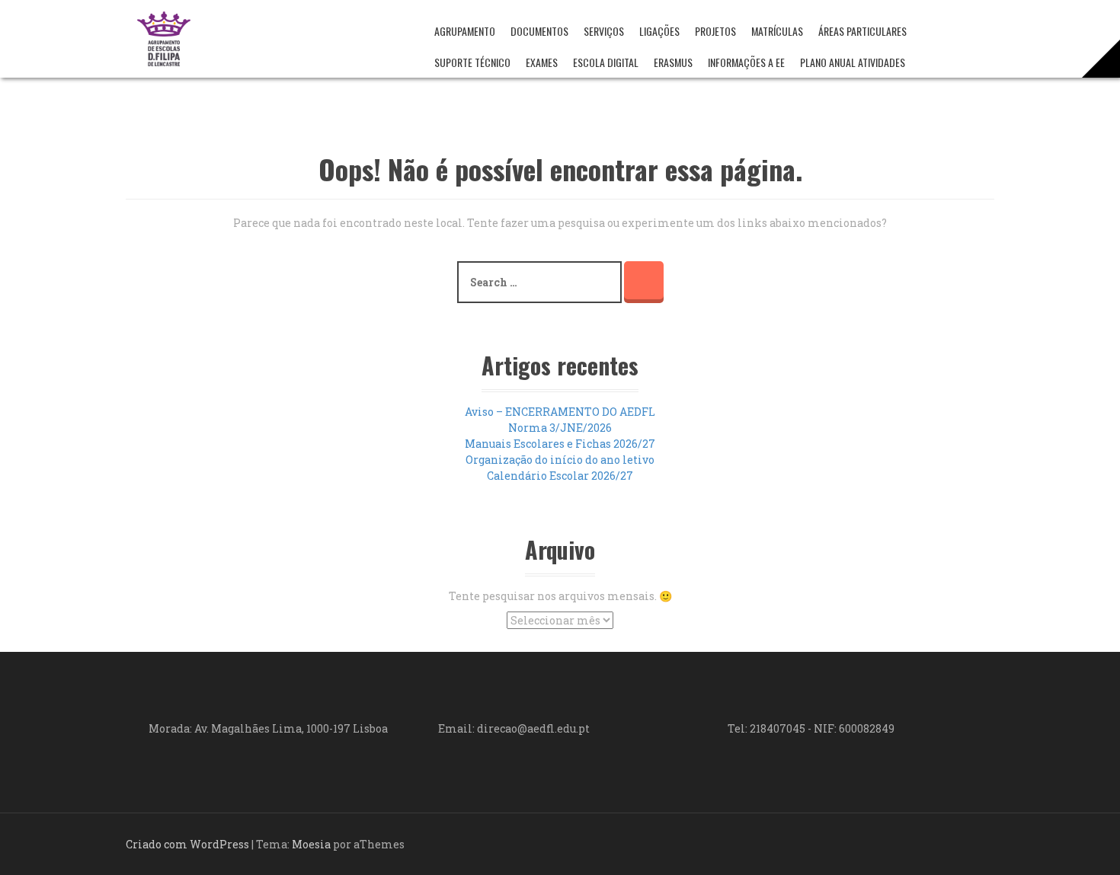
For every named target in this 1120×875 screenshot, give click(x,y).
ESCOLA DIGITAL (605, 62)
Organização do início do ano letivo (560, 459)
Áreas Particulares (862, 31)
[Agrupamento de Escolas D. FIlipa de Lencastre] (163, 37)
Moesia (311, 844)
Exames (542, 62)
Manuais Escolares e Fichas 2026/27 (560, 443)
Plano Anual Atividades (852, 62)
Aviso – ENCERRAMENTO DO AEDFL (560, 411)
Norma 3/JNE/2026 (560, 427)
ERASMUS (673, 62)
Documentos (539, 31)
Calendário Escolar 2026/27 (560, 475)
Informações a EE (746, 62)
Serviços (604, 31)
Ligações (659, 31)
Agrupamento (464, 31)
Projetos (715, 31)
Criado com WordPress (187, 844)
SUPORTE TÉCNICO (472, 62)
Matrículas (777, 31)
